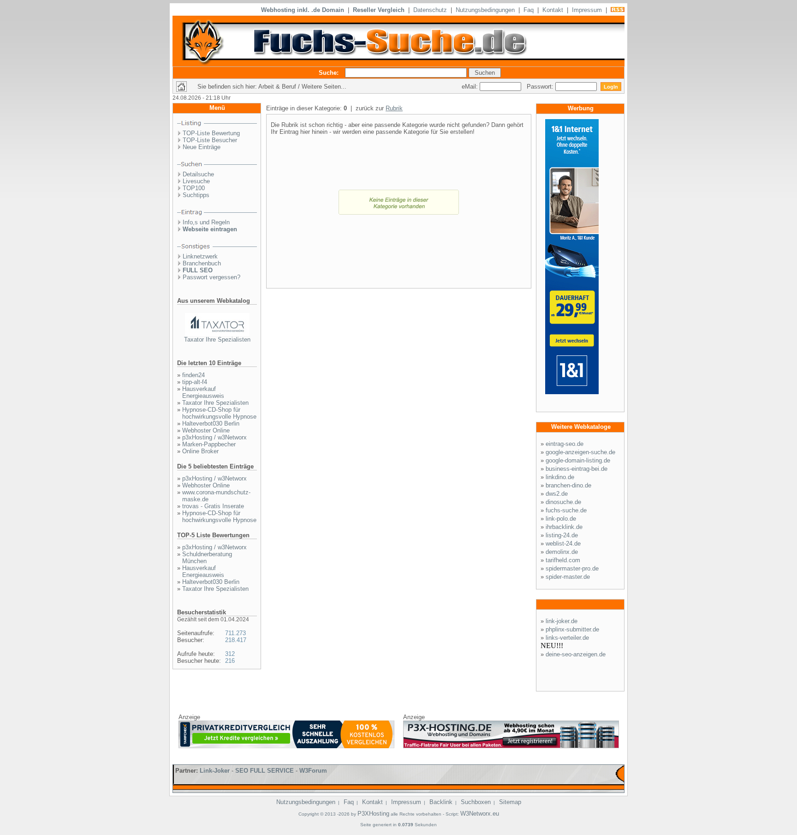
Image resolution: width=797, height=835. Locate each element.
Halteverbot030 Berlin (210, 423)
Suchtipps (196, 195)
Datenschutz (430, 9)
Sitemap (510, 802)
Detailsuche (198, 174)
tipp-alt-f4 (194, 381)
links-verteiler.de (567, 637)
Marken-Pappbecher (209, 444)
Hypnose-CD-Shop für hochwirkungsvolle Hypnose (219, 413)
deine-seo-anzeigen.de (576, 654)
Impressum (587, 9)
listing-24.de (562, 535)
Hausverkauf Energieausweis (203, 392)
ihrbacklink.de (564, 526)
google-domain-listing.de (578, 460)
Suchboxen (476, 802)
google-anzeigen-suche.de (580, 452)
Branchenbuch (202, 263)
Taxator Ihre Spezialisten (217, 339)
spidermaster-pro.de (572, 568)
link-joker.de (561, 621)
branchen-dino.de (568, 485)
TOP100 (194, 188)
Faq (528, 9)
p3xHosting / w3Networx (214, 437)
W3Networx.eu (479, 813)
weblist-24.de (563, 543)
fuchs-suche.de (566, 510)
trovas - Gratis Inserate (213, 506)
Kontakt (552, 9)
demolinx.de (562, 551)
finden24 (193, 375)
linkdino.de (560, 477)
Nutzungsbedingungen (485, 9)
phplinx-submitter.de (572, 629)
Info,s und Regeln (206, 222)
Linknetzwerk (200, 256)
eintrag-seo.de (564, 443)
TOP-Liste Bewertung (211, 133)
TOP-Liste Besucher (210, 140)
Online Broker (200, 451)
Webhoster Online (206, 430)
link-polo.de (561, 518)
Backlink (440, 802)
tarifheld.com (563, 560)
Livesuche (196, 181)
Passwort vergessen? (211, 277)
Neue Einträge (201, 147)
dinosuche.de (563, 502)
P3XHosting (373, 813)
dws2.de (557, 493)
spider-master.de (568, 576)
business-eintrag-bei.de (576, 468)
